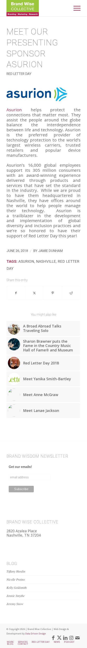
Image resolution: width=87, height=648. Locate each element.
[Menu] (75, 8)
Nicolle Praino (15, 579)
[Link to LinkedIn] (65, 638)
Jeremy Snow (14, 604)
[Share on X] (34, 293)
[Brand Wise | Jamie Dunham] (36, 8)
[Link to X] (59, 638)
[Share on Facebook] (16, 293)
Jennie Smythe (15, 596)
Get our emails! (20, 467)
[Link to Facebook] (53, 638)
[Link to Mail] (77, 638)
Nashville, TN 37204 (23, 535)
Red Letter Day (18, 74)
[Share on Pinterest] (53, 293)
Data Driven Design (35, 633)
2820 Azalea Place (21, 530)
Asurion (14, 109)
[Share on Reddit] (71, 293)
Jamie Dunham (50, 251)
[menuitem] (75, 8)
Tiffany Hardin (15, 571)
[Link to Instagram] (71, 638)
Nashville (46, 261)
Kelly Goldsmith (16, 587)
